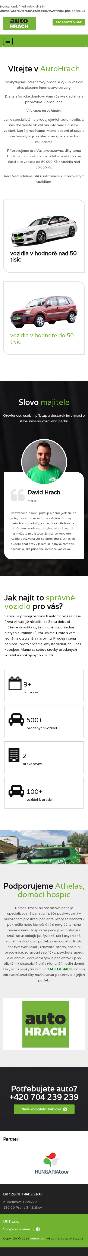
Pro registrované (69, 22)
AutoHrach (37, 1238)
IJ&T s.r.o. (11, 1221)
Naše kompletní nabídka (41, 1109)
